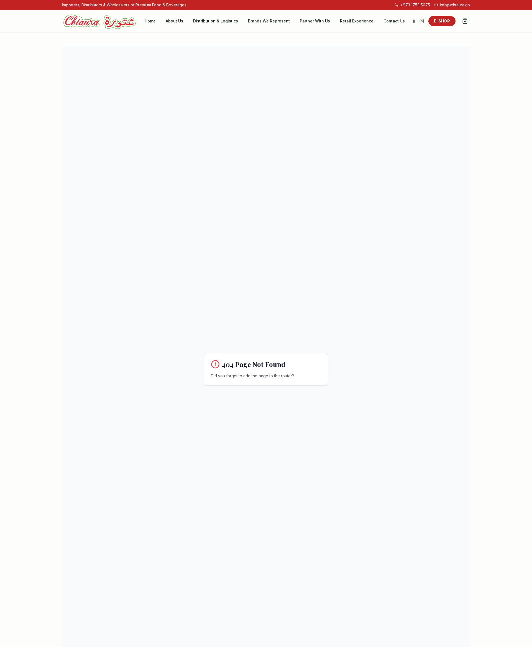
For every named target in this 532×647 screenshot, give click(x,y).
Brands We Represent (269, 21)
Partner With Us (315, 21)
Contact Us (394, 21)
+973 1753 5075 (415, 4)
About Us (174, 21)
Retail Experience (357, 21)
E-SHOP (442, 21)
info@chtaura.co (455, 4)
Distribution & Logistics (215, 21)
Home (150, 21)
